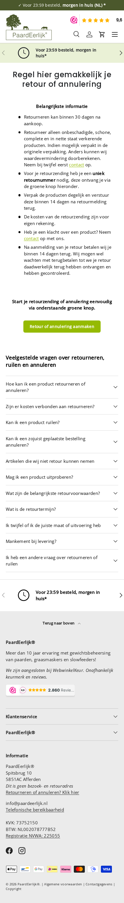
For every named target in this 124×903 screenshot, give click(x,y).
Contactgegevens (99, 884)
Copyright (14, 889)
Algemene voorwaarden (63, 884)
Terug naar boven (59, 623)
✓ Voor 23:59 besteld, (62, 5)
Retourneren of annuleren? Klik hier (42, 792)
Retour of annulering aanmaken (62, 326)
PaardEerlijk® (29, 884)
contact (76, 164)
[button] (102, 34)
